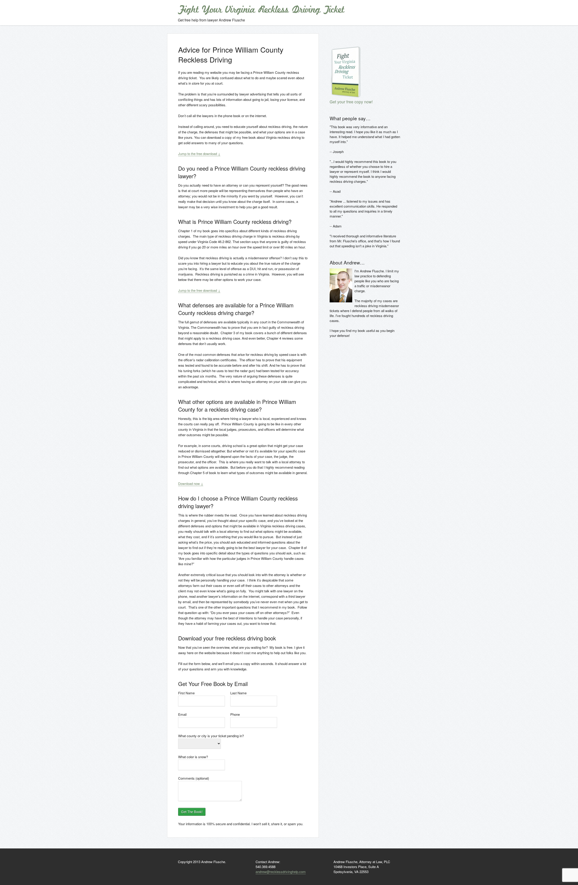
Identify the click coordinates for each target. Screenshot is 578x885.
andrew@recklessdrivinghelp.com (281, 871)
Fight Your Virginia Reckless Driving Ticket (261, 10)
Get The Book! (192, 812)
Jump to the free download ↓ (199, 153)
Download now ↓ (190, 483)
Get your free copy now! (351, 101)
